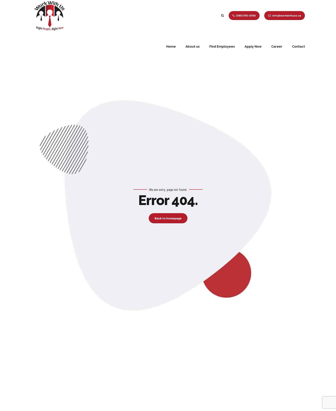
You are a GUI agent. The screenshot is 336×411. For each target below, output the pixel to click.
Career (276, 46)
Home (171, 46)
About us (193, 46)
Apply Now (253, 46)
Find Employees (222, 46)
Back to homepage (168, 218)
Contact (298, 46)
